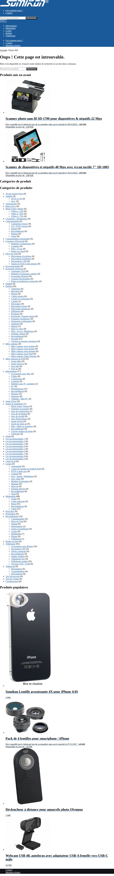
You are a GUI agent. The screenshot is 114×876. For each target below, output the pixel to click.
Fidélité (9, 284)
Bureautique (16, 569)
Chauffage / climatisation (16, 219)
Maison (14, 326)
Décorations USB (19, 261)
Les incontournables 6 (15, 451)
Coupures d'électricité (15, 241)
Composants (16, 379)
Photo (13, 504)
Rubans (14, 234)
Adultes (9, 196)
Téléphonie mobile (19, 561)
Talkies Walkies (18, 556)
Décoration (16, 304)
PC (12, 386)
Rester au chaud (18, 251)
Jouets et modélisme (14, 404)
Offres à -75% (17, 216)
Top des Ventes (12, 579)
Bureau (14, 294)
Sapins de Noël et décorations (24, 264)
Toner (13, 236)
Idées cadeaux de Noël (15, 359)
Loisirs (9, 31)
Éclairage (15, 314)
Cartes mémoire (18, 501)
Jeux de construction (20, 411)
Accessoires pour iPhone (22, 546)
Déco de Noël (12, 254)
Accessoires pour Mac (21, 374)
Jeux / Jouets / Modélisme (22, 476)
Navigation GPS (18, 549)
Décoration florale (19, 306)
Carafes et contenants (20, 299)
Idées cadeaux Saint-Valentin (23, 356)
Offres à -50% (17, 214)
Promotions (11, 514)
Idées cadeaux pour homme (23, 351)
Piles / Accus (16, 249)
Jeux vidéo (16, 479)
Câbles (14, 376)
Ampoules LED (18, 271)
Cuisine (14, 301)
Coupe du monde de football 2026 (26, 469)
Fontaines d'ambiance (20, 319)
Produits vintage (18, 334)
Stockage (15, 396)
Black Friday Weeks (14, 209)
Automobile (16, 466)
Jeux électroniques (19, 419)
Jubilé (8, 436)
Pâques (14, 536)
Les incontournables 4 (15, 446)
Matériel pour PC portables (23, 384)
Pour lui (14, 369)
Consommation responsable (18, 239)
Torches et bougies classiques (24, 341)
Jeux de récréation (19, 414)
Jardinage (15, 324)
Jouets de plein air (19, 424)
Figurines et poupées (20, 409)
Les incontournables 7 (15, 454)
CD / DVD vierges (19, 226)
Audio (14, 499)
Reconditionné (17, 231)
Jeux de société (17, 416)
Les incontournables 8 (15, 456)
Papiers (14, 229)
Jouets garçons (17, 364)
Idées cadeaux (12, 344)
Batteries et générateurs (21, 244)
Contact (9, 13)
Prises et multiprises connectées (25, 281)
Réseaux (15, 394)
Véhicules (15, 434)
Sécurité (14, 339)
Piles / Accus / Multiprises (22, 331)
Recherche (31, 18)
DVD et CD (16, 199)
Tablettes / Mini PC (19, 399)
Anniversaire (11, 204)
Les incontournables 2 (15, 441)
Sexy (13, 201)
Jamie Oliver (11, 401)
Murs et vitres (17, 329)
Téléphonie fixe (18, 559)
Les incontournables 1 (15, 439)
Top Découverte (13, 576)
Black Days (11, 206)
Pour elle (15, 366)
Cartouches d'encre (19, 224)
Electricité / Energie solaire (23, 316)
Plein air (14, 486)
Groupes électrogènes (20, 279)
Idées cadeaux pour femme (23, 349)
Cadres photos (17, 296)
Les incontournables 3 (15, 444)
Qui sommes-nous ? (14, 10)
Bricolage (15, 291)
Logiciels (15, 381)
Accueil (3, 50)
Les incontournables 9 (15, 459)
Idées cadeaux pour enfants (23, 346)
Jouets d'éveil (17, 421)
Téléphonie (10, 36)
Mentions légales (13, 45)
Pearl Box (10, 511)
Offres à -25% (17, 211)
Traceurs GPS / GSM (20, 564)
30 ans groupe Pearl (14, 194)
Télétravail (10, 566)
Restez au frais (12, 541)
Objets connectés (18, 551)
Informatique (11, 26)
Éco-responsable (13, 266)
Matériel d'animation (20, 481)
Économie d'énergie (14, 269)
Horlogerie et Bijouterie (21, 321)
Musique (15, 484)
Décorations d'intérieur (21, 259)
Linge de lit (11, 461)
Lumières (15, 246)
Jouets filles (16, 361)
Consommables (12, 221)
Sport (13, 494)
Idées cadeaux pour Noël (22, 354)
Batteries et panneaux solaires (24, 274)
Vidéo (13, 509)
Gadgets (14, 474)
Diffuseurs (15, 311)
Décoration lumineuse (20, 309)
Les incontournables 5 (15, 449)
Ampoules (15, 289)
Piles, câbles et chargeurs (22, 426)
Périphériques (17, 389)
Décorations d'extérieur (21, 256)
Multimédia (11, 28)
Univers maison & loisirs (22, 431)
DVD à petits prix (19, 471)
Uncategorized (12, 581)
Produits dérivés (18, 489)
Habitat (9, 33)
